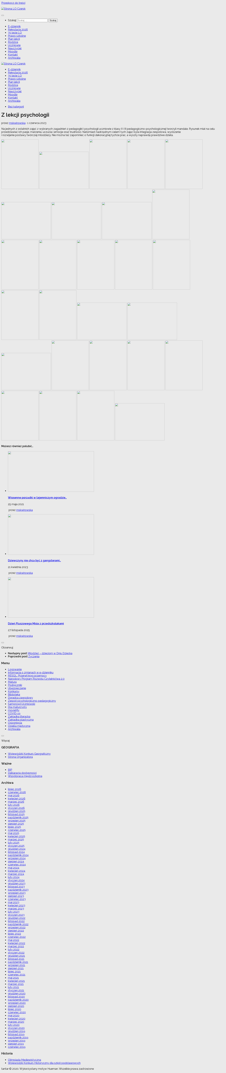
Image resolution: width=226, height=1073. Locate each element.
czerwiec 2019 (16, 1047)
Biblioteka (14, 694)
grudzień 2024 (16, 848)
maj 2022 (13, 940)
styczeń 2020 (16, 1028)
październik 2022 (18, 924)
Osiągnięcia (15, 722)
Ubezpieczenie (17, 688)
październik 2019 (18, 1037)
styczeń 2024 (16, 880)
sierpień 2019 (16, 1043)
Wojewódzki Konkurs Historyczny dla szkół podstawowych (44, 1063)
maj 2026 (13, 795)
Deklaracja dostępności (22, 773)
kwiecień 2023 (16, 905)
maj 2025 (13, 833)
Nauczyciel (15, 48)
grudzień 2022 (16, 918)
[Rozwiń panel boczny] (2, 642)
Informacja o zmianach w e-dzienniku (30, 672)
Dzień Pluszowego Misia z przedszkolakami (36, 623)
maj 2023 (13, 902)
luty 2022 (13, 949)
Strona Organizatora (20, 756)
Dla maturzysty (17, 707)
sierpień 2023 (16, 896)
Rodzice (13, 42)
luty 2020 (14, 1025)
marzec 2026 (16, 801)
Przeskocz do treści (13, 2)
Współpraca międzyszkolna (25, 776)
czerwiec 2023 (17, 899)
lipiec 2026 (14, 789)
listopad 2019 (16, 1034)
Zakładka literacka (19, 716)
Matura (12, 682)
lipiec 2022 (14, 933)
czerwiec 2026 (17, 792)
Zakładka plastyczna (21, 719)
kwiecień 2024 (16, 870)
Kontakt (13, 54)
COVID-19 (14, 713)
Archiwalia (14, 57)
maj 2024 (13, 867)
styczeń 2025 (16, 845)
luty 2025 (13, 842)
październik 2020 (18, 999)
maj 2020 (13, 1015)
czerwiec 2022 (17, 936)
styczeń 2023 (16, 914)
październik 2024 (18, 855)
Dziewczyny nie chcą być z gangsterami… (34, 560)
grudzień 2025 (16, 811)
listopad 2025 (16, 814)
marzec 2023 (16, 908)
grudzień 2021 (16, 955)
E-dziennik (14, 26)
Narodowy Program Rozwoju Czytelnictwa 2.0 (36, 678)
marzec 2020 (16, 1021)
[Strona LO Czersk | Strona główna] (13, 8)
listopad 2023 (16, 886)
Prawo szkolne (17, 35)
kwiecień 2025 (16, 836)
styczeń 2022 (16, 952)
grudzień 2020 (16, 993)
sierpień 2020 (16, 1006)
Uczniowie (14, 45)
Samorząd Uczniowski (21, 704)
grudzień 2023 (16, 883)
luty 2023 (13, 911)
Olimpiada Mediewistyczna (24, 1059)
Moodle (12, 51)
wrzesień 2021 (16, 965)
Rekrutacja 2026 (18, 29)
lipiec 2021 (14, 971)
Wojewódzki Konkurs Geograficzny (29, 753)
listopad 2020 (16, 996)
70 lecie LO (15, 32)
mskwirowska (17, 123)
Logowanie (15, 669)
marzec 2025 (16, 839)
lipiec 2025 (14, 826)
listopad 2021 (16, 958)
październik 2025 (18, 817)
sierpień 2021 (16, 968)
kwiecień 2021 (16, 980)
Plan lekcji (14, 39)
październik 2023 (18, 889)
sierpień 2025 (16, 823)
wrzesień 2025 (16, 820)
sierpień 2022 (16, 930)
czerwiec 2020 (17, 1012)
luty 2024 (14, 877)
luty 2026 (14, 804)
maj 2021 (13, 977)
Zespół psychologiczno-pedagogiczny (32, 700)
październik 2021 (18, 962)
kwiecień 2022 (16, 943)
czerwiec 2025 (17, 830)
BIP (10, 769)
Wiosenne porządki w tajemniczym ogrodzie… (37, 497)
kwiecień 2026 (16, 798)
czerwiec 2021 (16, 974)
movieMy (13, 710)
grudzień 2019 (16, 1031)
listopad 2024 (16, 852)
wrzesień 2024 (17, 858)
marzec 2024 (16, 874)
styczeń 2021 (16, 990)
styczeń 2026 (16, 808)
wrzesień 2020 (17, 1003)
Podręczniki (15, 685)
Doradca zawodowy (20, 697)
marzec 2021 (16, 984)
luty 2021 (13, 987)
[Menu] (2, 15)
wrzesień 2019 (16, 1040)
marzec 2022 (16, 946)
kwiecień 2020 (16, 1018)
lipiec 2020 (14, 1009)
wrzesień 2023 (16, 892)
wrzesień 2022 (16, 927)
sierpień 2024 (16, 861)
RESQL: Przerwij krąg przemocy (27, 675)
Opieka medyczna (19, 726)
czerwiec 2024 (17, 864)
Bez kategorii (16, 106)
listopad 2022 (16, 921)
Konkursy (13, 691)
